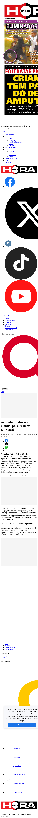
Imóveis (11, 145)
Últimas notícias (10, 135)
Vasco (11, 156)
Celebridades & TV (11, 328)
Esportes (7, 149)
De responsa (13, 140)
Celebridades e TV (11, 158)
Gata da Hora (9, 330)
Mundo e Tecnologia (15, 142)
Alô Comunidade (10, 147)
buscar (5, 388)
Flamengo (12, 153)
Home (7, 160)
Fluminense (12, 155)
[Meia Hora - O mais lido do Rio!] (19, 174)
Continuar (22, 725)
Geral (6, 136)
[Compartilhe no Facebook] (6, 441)
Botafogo (12, 151)
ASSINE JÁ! (5, 315)
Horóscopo (8, 322)
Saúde (11, 144)
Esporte (7, 645)
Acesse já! (4, 131)
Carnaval (8, 162)
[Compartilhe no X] (6, 445)
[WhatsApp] (6, 448)
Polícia (11, 138)
